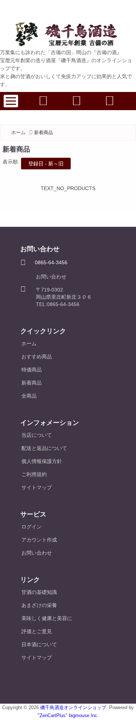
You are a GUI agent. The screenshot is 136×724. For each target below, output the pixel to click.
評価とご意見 (36, 631)
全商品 (29, 396)
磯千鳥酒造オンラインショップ (73, 707)
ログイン (31, 527)
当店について (36, 435)
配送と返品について (44, 448)
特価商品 (31, 370)
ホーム (18, 132)
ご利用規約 (34, 474)
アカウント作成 (39, 540)
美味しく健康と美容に (46, 618)
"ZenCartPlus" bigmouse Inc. (68, 715)
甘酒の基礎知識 (39, 592)
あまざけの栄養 (39, 605)
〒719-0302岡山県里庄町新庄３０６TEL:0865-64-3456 (64, 297)
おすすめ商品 (36, 356)
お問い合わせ (51, 276)
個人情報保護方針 (41, 461)
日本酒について (39, 644)
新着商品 (31, 383)
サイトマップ (36, 487)
